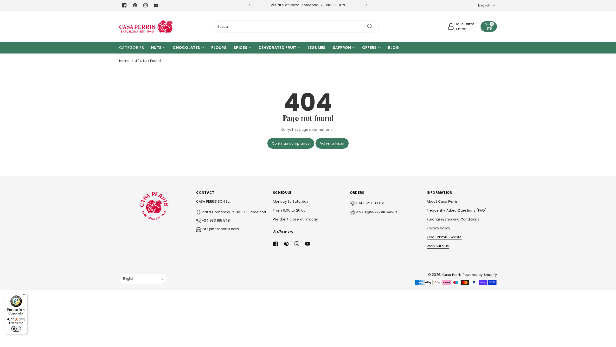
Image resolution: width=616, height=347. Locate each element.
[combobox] (296, 26)
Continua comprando (291, 143)
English (129, 278)
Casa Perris (452, 274)
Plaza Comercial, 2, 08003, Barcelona (234, 212)
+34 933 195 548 (216, 220)
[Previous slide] (249, 5)
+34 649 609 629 (371, 203)
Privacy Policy (438, 228)
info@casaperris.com (220, 229)
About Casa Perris (442, 201)
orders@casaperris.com (376, 211)
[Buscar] (370, 26)
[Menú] (24, 296)
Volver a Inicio (332, 143)
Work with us (438, 246)
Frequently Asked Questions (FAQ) (457, 210)
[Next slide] (366, 5)
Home (124, 60)
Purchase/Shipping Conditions (453, 219)
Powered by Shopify (480, 274)
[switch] (16, 329)
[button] (488, 26)
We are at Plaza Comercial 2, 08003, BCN (308, 5)
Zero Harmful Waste (444, 237)
